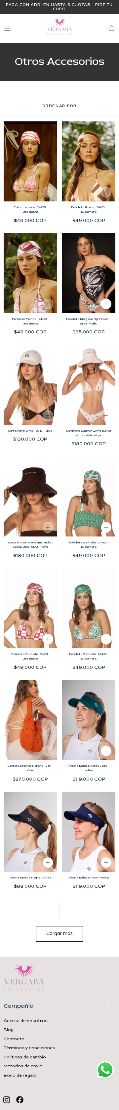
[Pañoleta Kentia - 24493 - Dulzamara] (88, 161)
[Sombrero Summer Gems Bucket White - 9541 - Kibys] (88, 385)
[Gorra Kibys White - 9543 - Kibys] (30, 385)
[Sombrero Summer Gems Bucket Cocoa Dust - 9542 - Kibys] (30, 497)
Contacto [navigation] (14, 1039)
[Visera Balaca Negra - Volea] (30, 832)
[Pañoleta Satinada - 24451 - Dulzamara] (30, 608)
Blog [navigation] (9, 1029)
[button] (7, 28)
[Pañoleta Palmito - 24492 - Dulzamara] (30, 273)
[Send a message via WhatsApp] (105, 1069)
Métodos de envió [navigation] (23, 1066)
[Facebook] (20, 1100)
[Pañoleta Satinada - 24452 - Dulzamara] (88, 497)
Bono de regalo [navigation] (20, 1075)
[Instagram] (7, 1100)
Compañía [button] (19, 1006)
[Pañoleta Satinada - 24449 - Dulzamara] (88, 608)
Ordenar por (59, 106)
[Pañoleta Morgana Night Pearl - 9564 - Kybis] (88, 273)
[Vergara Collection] (24, 979)
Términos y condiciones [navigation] (29, 1047)
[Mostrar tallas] (48, 192)
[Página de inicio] (59, 28)
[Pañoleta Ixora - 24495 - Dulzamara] (30, 161)
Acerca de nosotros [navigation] (26, 1020)
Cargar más (59, 933)
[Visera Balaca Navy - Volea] (88, 832)
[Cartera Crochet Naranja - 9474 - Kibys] (30, 720)
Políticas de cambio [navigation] (25, 1057)
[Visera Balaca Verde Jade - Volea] (88, 720)
